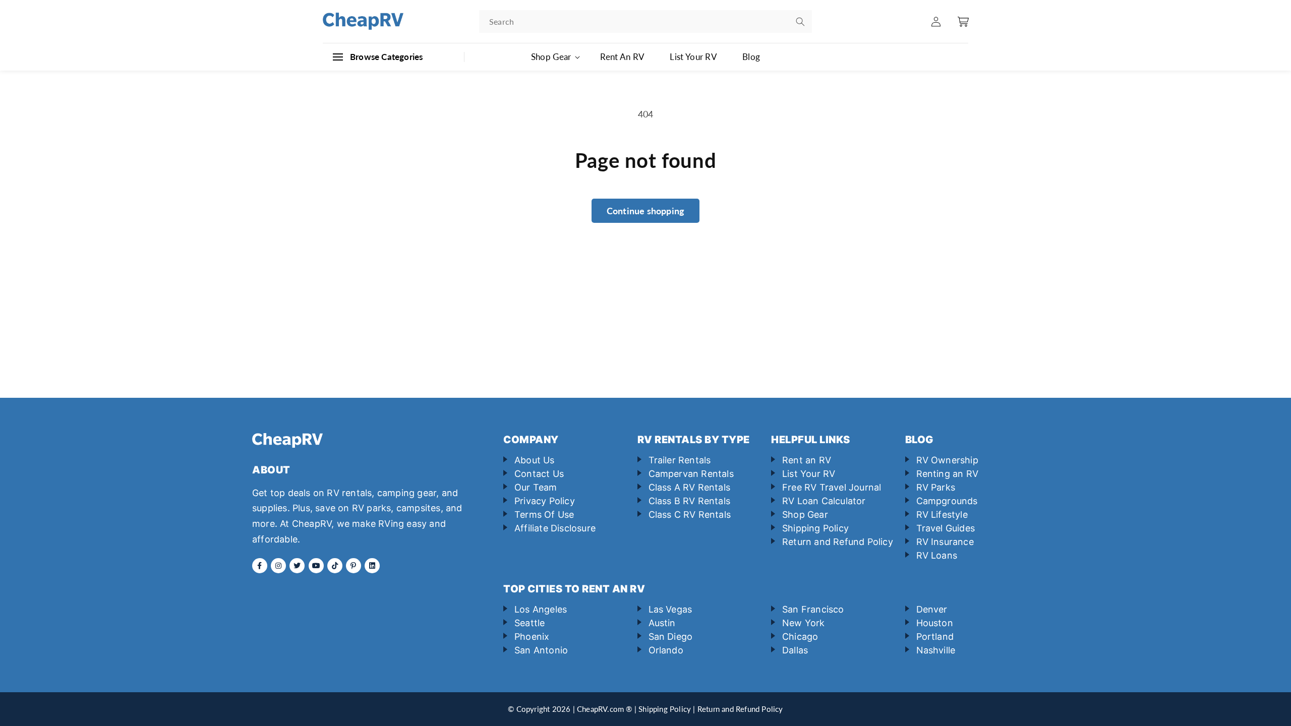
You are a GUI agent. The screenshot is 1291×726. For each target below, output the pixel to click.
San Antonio (541, 650)
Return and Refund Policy (837, 541)
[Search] (800, 22)
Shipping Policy (815, 528)
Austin (662, 623)
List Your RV (693, 56)
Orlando (666, 650)
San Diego (671, 636)
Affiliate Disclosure (555, 528)
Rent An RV (622, 56)
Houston (934, 623)
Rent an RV (806, 460)
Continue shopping (645, 210)
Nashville (936, 650)
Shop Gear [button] (551, 56)
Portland (935, 636)
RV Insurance (945, 541)
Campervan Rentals (691, 473)
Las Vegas (670, 609)
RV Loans (937, 555)
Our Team (535, 487)
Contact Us (539, 473)
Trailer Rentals (680, 460)
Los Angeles (540, 609)
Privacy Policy (544, 501)
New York (803, 623)
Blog (751, 56)
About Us (534, 460)
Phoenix (531, 636)
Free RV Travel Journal (831, 487)
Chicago (800, 636)
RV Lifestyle (942, 514)
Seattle (529, 623)
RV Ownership (947, 460)
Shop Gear (805, 514)
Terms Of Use (544, 514)
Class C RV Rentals (690, 514)
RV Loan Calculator (824, 501)
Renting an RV (947, 473)
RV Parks (936, 487)
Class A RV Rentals (690, 487)
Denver (932, 609)
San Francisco (813, 609)
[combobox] (645, 21)
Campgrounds (947, 501)
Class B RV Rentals (690, 501)
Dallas (795, 650)
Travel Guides (945, 528)
